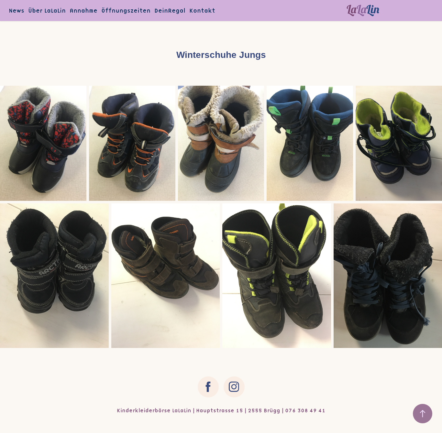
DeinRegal (169, 10)
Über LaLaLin (47, 10)
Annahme (83, 10)
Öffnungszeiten (125, 10)
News (16, 10)
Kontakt (202, 10)
